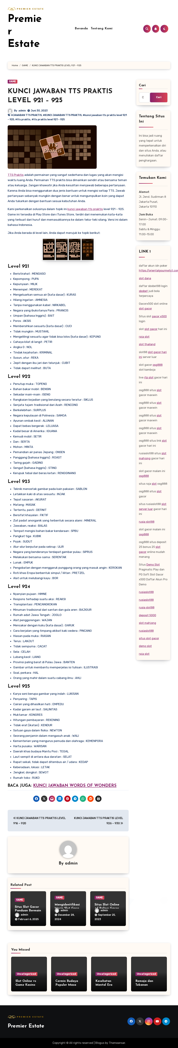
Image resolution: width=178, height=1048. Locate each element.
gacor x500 (159, 316)
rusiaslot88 (146, 592)
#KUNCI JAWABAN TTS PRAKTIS (62, 115)
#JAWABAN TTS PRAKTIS (26, 115)
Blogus (99, 1043)
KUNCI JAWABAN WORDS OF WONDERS (74, 786)
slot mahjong (147, 623)
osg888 (158, 364)
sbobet (143, 291)
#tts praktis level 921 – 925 (48, 119)
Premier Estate (26, 1026)
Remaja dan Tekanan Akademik (144, 985)
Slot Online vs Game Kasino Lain (25, 985)
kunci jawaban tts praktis (85, 209)
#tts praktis (22, 119)
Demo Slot (153, 564)
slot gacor (145, 308)
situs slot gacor (149, 638)
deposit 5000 (147, 615)
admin (22, 110)
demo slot (145, 646)
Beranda (81, 28)
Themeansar (117, 1043)
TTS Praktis (16, 175)
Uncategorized (26, 973)
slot (159, 390)
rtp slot (148, 377)
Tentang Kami (102, 28)
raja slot (144, 336)
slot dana (145, 278)
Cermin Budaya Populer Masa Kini (66, 985)
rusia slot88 (146, 521)
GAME (12, 81)
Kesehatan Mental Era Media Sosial (105, 985)
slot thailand (147, 344)
